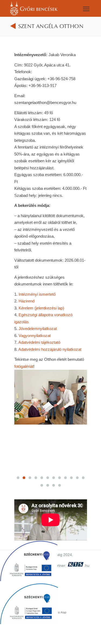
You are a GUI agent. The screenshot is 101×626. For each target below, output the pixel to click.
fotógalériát (23, 366)
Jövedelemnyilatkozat (38, 328)
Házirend (26, 301)
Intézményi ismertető (37, 294)
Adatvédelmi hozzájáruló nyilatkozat (49, 349)
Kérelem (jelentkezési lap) (41, 308)
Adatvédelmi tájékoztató (39, 342)
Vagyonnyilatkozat (35, 335)
